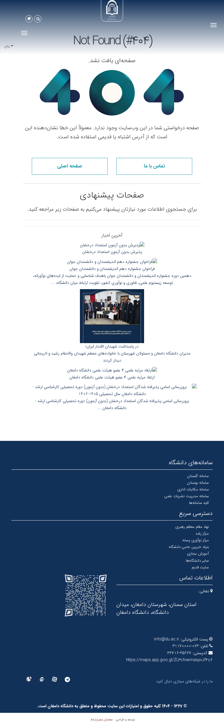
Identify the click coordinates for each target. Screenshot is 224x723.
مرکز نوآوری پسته (195, 540)
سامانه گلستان (198, 476)
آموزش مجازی (198, 554)
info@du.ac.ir (166, 639)
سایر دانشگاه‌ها (197, 561)
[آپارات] (54, 679)
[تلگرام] (67, 679)
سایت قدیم (200, 567)
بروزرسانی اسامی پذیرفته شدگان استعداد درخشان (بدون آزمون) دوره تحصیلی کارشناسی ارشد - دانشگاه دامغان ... (112, 404)
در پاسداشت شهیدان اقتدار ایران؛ (112, 346)
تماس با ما (154, 166)
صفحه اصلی (69, 166)
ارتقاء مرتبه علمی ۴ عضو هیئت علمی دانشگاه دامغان (112, 377)
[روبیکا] (29, 679)
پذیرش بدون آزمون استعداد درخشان (112, 252)
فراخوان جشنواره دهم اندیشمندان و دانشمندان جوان (112, 269)
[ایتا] (42, 679)
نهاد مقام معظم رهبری (192, 527)
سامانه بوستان (198, 483)
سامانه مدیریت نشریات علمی (186, 496)
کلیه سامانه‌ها (199, 503)
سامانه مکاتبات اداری (193, 489)
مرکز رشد (202, 533)
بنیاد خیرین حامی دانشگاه (189, 547)
